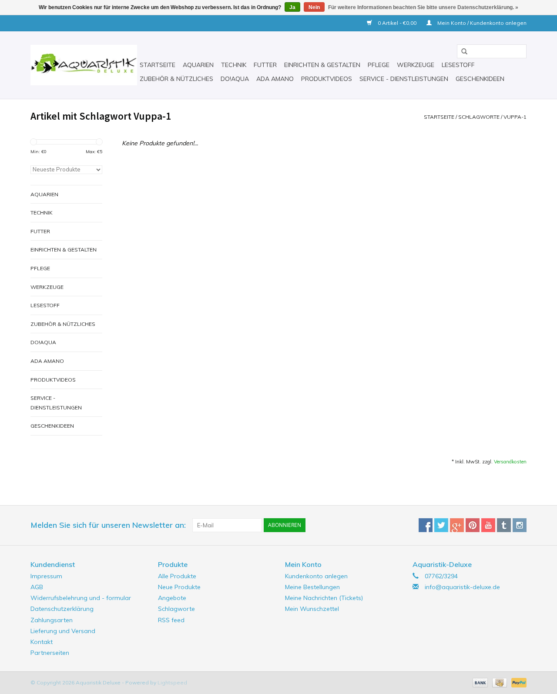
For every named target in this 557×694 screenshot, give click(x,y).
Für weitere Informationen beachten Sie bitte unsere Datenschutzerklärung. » (423, 7)
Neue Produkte (179, 587)
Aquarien (198, 65)
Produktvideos (326, 79)
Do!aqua (235, 79)
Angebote (172, 598)
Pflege (378, 65)
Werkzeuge (415, 65)
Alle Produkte (177, 576)
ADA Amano (275, 79)
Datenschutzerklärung (62, 609)
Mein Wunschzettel (312, 609)
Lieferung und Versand (62, 631)
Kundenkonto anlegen (316, 576)
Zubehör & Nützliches (176, 79)
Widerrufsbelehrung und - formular (80, 598)
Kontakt (41, 642)
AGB (36, 587)
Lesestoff (458, 65)
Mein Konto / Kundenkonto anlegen (481, 23)
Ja (292, 7)
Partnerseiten (49, 653)
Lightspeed (172, 682)
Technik (233, 65)
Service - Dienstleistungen (403, 79)
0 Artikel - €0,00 (397, 23)
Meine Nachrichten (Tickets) (324, 598)
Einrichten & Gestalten (322, 65)
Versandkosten (510, 462)
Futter (265, 65)
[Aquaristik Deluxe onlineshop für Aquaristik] (83, 65)
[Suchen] (461, 51)
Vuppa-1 (515, 117)
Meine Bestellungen (312, 587)
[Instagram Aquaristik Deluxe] (520, 525)
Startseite (157, 65)
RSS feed (171, 620)
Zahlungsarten (51, 620)
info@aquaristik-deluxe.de (462, 587)
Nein (314, 7)
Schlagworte (479, 117)
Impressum (46, 576)
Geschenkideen (480, 79)
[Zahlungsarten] (479, 682)
